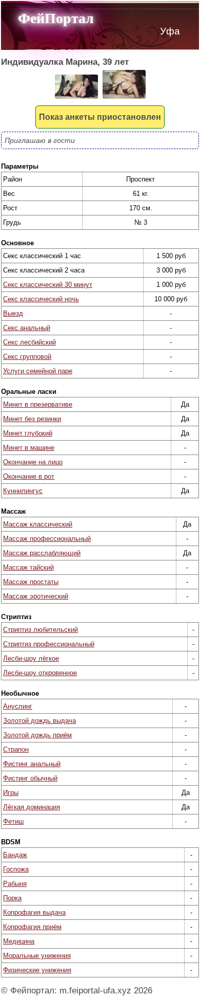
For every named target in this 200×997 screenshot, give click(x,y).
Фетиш (13, 821)
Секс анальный (26, 328)
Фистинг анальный (32, 764)
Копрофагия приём (32, 927)
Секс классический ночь (41, 299)
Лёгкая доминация (31, 807)
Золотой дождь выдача (39, 720)
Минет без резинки (32, 419)
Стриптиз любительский (40, 629)
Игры (10, 792)
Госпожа (16, 869)
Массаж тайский (28, 567)
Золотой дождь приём (37, 735)
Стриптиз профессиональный (48, 644)
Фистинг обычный (30, 778)
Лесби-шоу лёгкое (31, 658)
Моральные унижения (37, 955)
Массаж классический (37, 524)
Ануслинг (17, 706)
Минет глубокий (27, 433)
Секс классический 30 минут (47, 284)
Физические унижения (37, 970)
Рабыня (15, 883)
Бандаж (15, 855)
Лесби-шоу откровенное (40, 673)
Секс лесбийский (29, 342)
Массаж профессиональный (47, 538)
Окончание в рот (28, 476)
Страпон (16, 749)
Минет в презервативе (37, 404)
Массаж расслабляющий (42, 553)
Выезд (13, 313)
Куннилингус (23, 491)
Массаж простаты (30, 582)
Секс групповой (27, 356)
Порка (12, 898)
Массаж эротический (35, 596)
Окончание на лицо (33, 462)
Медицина (18, 941)
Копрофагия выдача (34, 912)
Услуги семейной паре (37, 371)
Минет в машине (28, 447)
